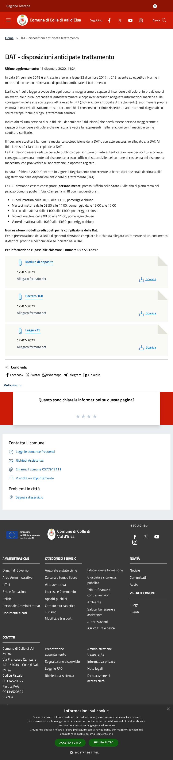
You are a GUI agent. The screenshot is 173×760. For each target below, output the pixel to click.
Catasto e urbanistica (60, 605)
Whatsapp (54, 374)
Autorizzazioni (97, 621)
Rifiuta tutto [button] (103, 742)
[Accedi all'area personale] (155, 6)
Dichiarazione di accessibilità (98, 678)
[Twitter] (118, 20)
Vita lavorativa (55, 584)
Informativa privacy (101, 661)
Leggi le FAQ (54, 668)
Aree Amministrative (17, 577)
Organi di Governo (15, 570)
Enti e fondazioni (15, 591)
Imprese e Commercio (60, 591)
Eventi (134, 611)
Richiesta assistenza (59, 675)
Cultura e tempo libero (61, 577)
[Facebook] (107, 20)
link (110, 734)
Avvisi (134, 584)
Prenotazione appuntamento (55, 651)
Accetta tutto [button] (70, 742)
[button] (86, 752)
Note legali (95, 668)
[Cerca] (164, 20)
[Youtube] (128, 20)
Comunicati (138, 577)
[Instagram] (139, 20)
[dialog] (86, 732)
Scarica (151, 279)
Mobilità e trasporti (58, 618)
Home (9, 37)
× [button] (168, 709)
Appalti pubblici (56, 598)
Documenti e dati (15, 612)
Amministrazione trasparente (99, 651)
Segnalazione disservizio (62, 661)
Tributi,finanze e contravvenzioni (99, 592)
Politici (7, 598)
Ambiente (94, 602)
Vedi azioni (11, 385)
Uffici (6, 584)
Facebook (16, 374)
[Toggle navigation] (8, 19)
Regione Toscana (18, 5)
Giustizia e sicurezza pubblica (101, 580)
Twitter (35, 374)
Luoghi (134, 604)
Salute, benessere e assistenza (101, 612)
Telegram (74, 374)
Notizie (135, 570)
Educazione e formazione (105, 570)
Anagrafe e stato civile (61, 570)
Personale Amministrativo (21, 605)
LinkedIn (94, 374)
